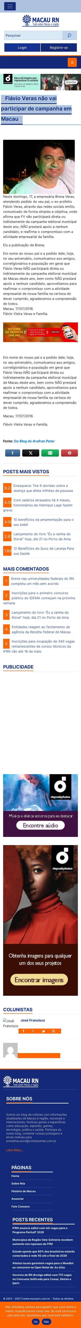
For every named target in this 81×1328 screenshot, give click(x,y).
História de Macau (23, 1191)
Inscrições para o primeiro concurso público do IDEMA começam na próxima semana (39, 598)
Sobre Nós (18, 1183)
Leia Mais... (14, 1150)
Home (15, 1176)
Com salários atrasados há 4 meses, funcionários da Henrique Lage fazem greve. (37, 505)
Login (22, 47)
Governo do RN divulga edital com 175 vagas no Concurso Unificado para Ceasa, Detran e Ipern (42, 1279)
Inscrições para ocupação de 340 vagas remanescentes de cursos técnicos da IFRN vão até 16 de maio (39, 646)
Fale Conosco (20, 1206)
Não (46, 1321)
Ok (36, 1321)
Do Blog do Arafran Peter (34, 441)
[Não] (76, 1315)
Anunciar (17, 1198)
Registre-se (59, 47)
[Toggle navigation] (10, 6)
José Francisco (33, 1020)
